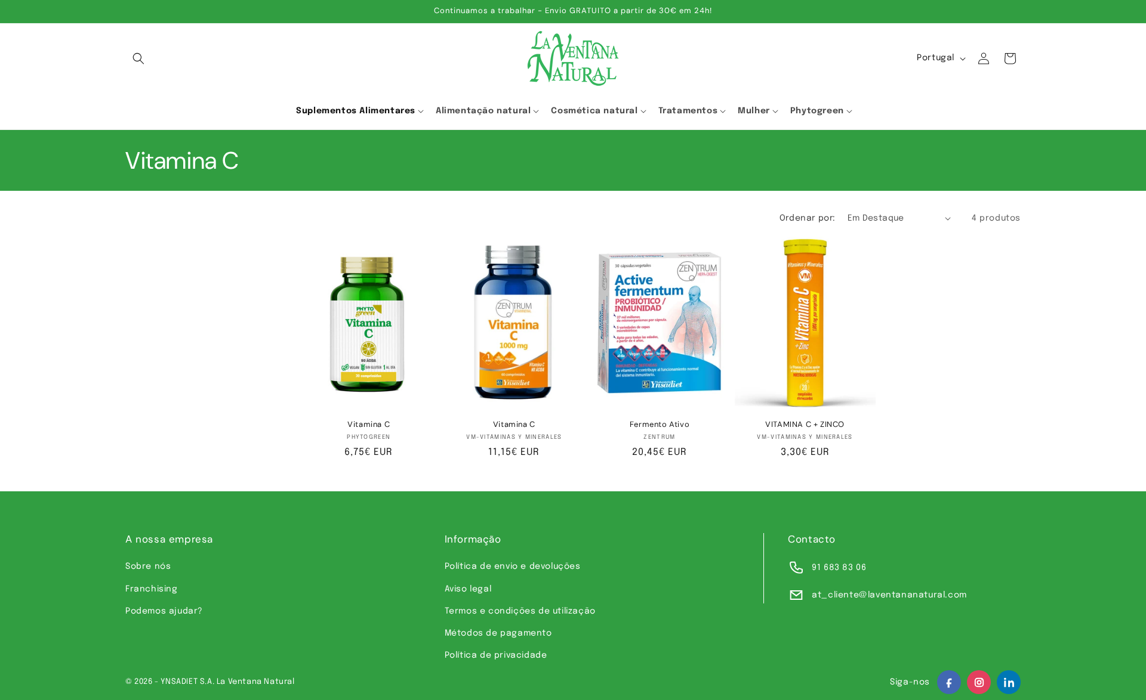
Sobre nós (148, 566)
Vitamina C (368, 424)
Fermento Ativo (659, 424)
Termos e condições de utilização (520, 611)
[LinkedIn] (1009, 682)
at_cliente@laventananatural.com (889, 595)
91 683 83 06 (839, 567)
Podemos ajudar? (164, 611)
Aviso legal (468, 589)
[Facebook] (949, 682)
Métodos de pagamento (498, 633)
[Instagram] (979, 682)
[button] (138, 58)
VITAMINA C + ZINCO (805, 424)
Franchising (151, 589)
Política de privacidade (496, 655)
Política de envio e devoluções (513, 566)
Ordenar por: (808, 218)
